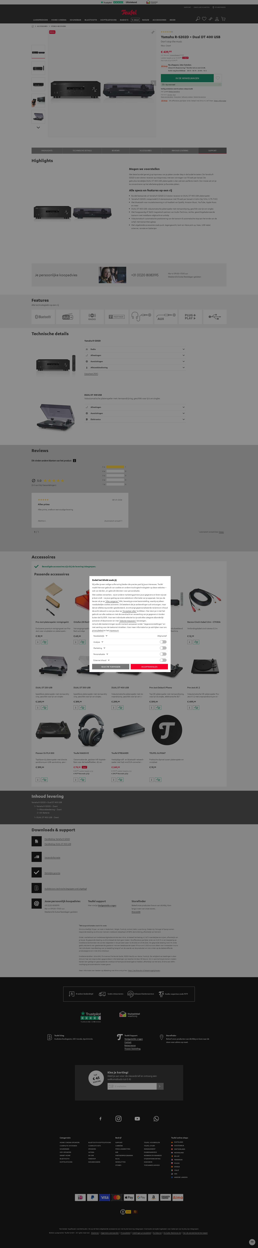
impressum (114, 630)
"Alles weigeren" (112, 601)
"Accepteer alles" (129, 611)
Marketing (97, 648)
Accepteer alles (149, 666)
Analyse (96, 642)
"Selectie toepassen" (127, 620)
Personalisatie (99, 654)
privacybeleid (97, 630)
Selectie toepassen (110, 666)
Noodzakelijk (98, 636)
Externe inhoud (99, 660)
